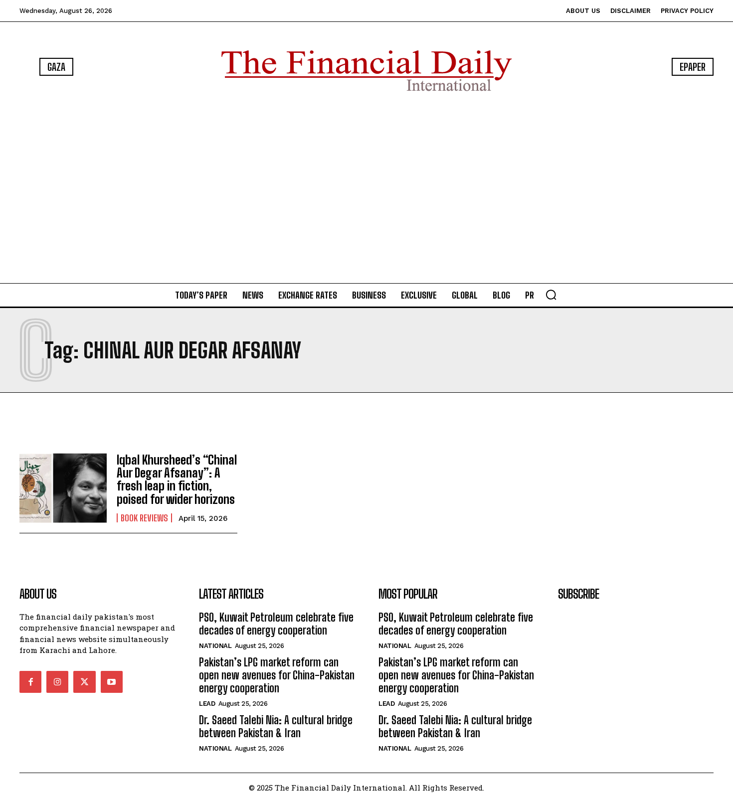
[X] (84, 682)
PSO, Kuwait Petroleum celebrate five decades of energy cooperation (276, 624)
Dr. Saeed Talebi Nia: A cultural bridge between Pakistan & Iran (276, 726)
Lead (207, 703)
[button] (551, 295)
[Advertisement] (366, 189)
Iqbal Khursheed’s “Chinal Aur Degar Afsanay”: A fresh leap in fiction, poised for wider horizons (177, 479)
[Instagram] (57, 682)
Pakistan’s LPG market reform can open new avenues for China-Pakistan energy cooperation (277, 675)
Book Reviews (144, 517)
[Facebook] (30, 682)
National (215, 645)
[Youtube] (112, 682)
